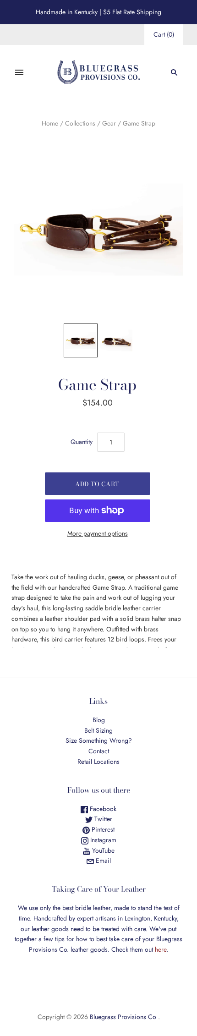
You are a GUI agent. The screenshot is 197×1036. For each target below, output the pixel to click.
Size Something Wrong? (99, 740)
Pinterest (102, 829)
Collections (80, 123)
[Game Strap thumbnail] (81, 340)
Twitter (102, 818)
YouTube (102, 850)
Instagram (102, 839)
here (160, 949)
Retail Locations (98, 761)
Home (50, 123)
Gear (109, 123)
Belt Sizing (98, 730)
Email (102, 860)
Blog (99, 719)
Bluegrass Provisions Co (123, 1016)
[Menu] (19, 72)
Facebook (102, 808)
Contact (98, 751)
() (163, 34)
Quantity (82, 441)
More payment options (97, 533)
